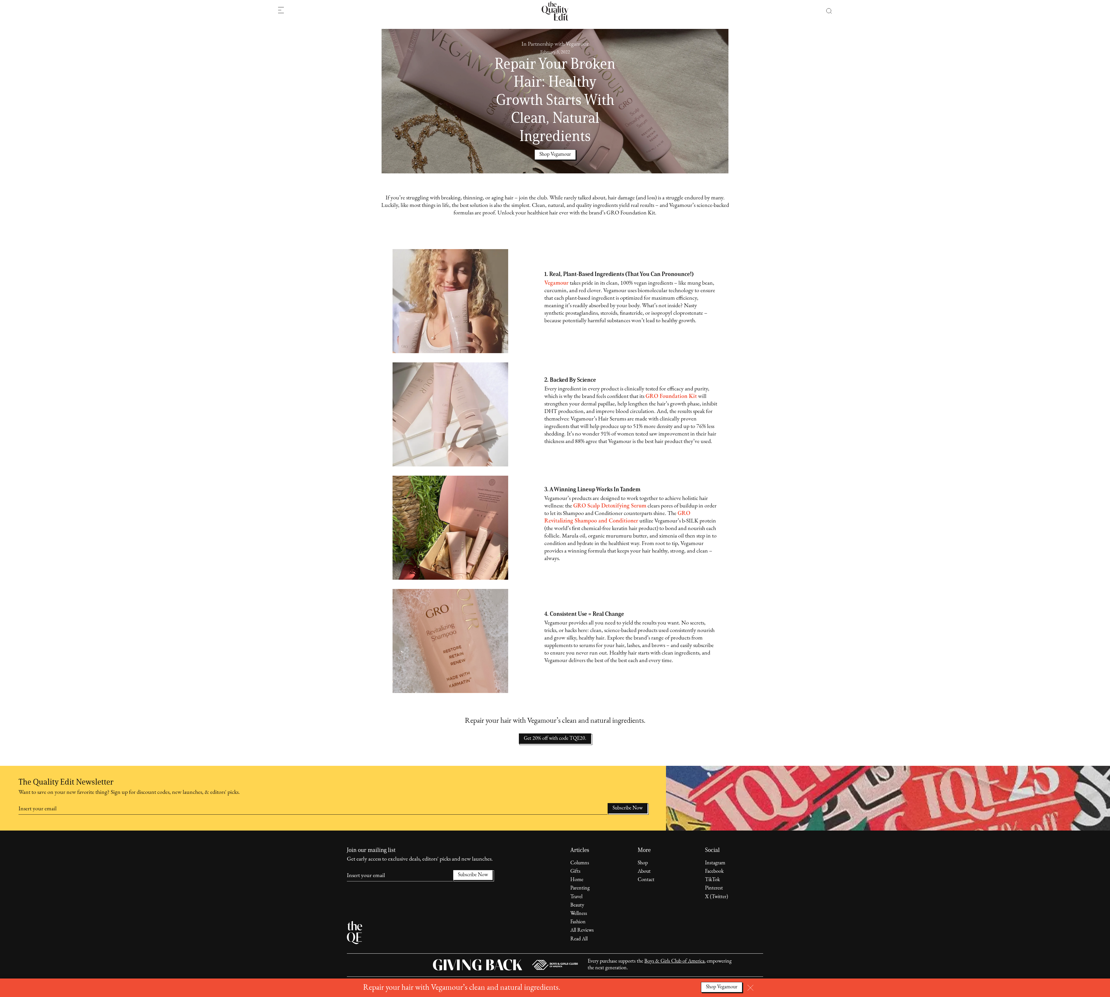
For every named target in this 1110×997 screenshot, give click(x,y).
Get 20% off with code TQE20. (555, 738)
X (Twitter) (716, 897)
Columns (579, 863)
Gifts (575, 871)
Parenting (580, 888)
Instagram (715, 863)
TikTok (712, 880)
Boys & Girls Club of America (674, 961)
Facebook (714, 871)
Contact (646, 880)
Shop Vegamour (721, 987)
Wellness (578, 913)
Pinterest (714, 888)
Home (576, 880)
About (644, 871)
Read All (579, 939)
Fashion (578, 922)
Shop (643, 863)
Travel (576, 897)
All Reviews (582, 930)
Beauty (577, 905)
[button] (825, 11)
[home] (555, 11)
